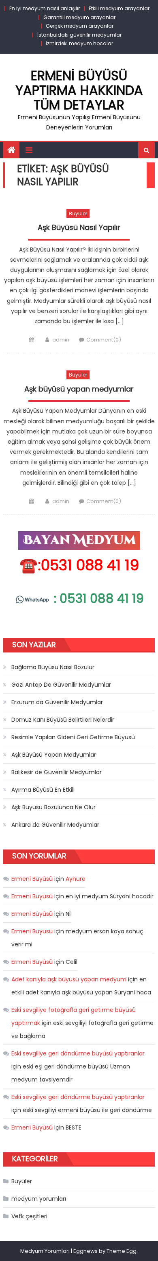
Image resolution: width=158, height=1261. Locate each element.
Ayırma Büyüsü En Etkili (43, 790)
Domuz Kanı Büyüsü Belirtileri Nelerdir (62, 720)
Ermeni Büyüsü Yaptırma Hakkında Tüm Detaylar (79, 90)
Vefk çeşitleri (29, 1216)
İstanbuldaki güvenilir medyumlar (79, 34)
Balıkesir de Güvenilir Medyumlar (56, 772)
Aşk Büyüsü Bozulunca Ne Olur (53, 807)
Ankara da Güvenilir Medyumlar (55, 825)
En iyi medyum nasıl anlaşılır (44, 8)
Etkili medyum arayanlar (119, 8)
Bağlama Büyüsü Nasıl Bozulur (52, 667)
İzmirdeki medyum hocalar (79, 43)
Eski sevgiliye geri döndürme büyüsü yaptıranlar (78, 1053)
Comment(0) (103, 340)
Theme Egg (122, 1251)
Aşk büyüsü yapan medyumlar (79, 389)
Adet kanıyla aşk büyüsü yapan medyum (68, 979)
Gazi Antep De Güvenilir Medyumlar (61, 685)
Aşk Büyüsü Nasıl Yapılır (79, 227)
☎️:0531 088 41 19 (79, 565)
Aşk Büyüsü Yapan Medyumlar (53, 755)
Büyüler (78, 213)
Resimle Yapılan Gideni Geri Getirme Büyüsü (73, 737)
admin (60, 340)
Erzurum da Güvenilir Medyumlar (57, 702)
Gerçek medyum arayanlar (79, 25)
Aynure (75, 879)
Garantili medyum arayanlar (79, 17)
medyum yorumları (38, 1199)
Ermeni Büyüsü (32, 879)
